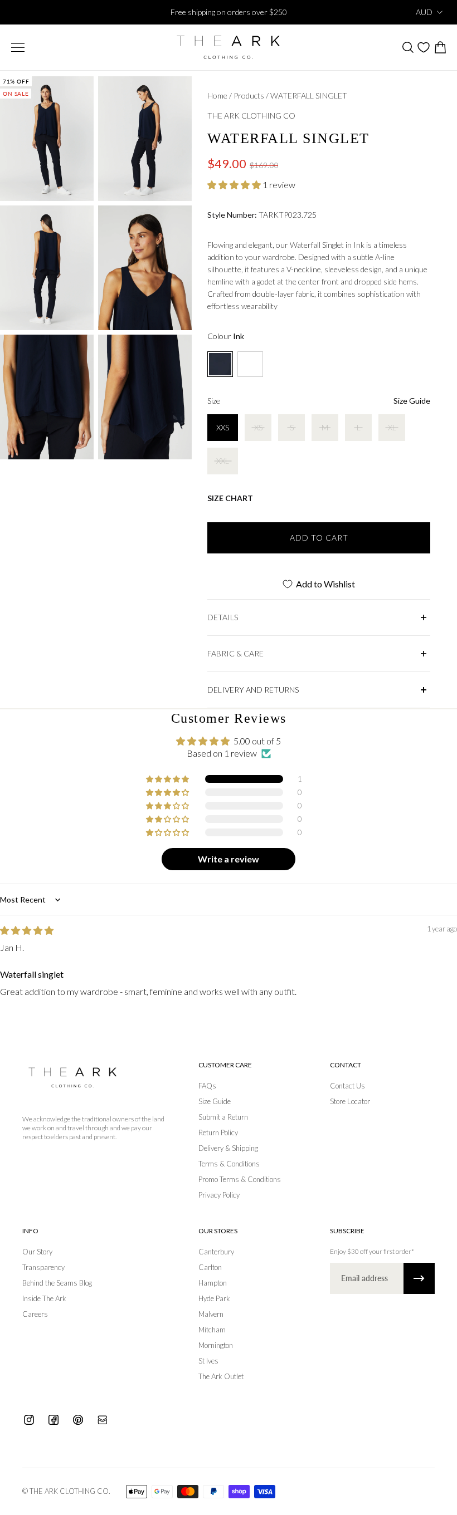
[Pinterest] (78, 1420)
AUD (424, 12)
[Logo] (228, 47)
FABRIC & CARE (235, 653)
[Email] (102, 1420)
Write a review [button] (228, 859)
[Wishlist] (423, 47)
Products (250, 95)
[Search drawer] (407, 47)
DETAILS (222, 617)
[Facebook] (53, 1420)
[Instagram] (29, 1420)
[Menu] (18, 47)
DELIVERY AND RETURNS (253, 689)
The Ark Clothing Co (251, 115)
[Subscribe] (419, 1278)
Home (218, 95)
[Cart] (439, 47)
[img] (27, 930)
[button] (234, 184)
